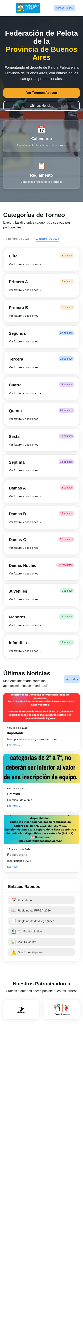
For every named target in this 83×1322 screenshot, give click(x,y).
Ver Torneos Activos (41, 92)
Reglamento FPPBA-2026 (31, 910)
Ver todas (72, 679)
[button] (41, 259)
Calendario (21, 900)
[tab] (18, 238)
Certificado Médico (26, 931)
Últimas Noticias (41, 105)
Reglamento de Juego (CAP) (33, 921)
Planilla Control (24, 942)
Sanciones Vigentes (27, 952)
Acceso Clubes (64, 8)
